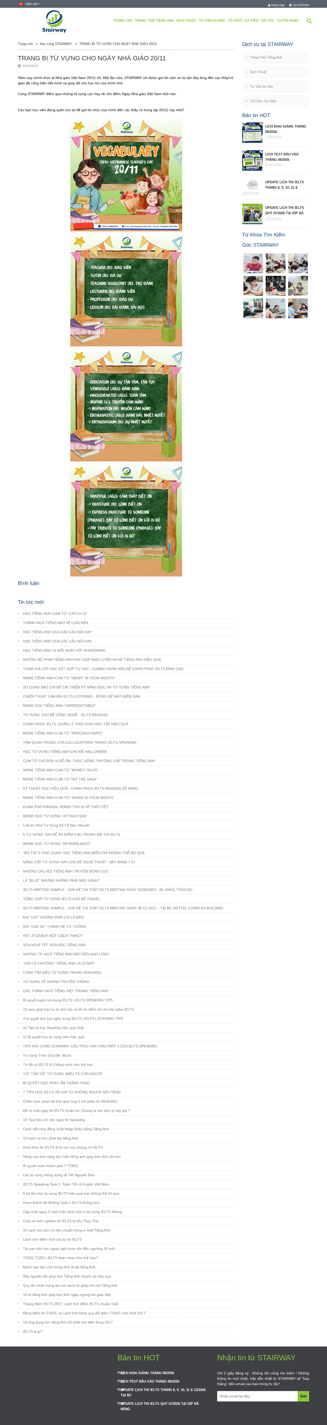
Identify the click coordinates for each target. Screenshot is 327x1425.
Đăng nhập (277, 5)
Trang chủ (122, 20)
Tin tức (267, 20)
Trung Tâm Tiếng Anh (154, 20)
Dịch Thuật (186, 20)
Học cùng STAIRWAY (56, 44)
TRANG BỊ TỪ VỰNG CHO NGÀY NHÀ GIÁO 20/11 (118, 44)
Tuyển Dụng (288, 20)
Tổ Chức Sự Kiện (243, 20)
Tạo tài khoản (300, 4)
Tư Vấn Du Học (212, 20)
